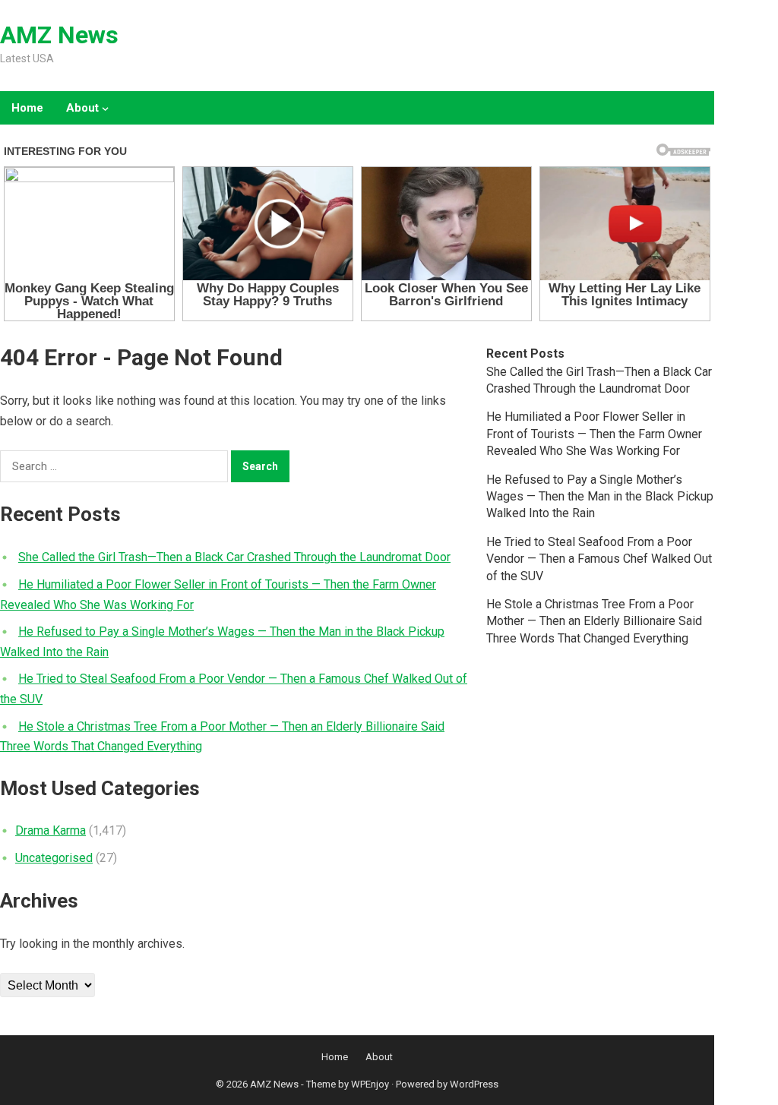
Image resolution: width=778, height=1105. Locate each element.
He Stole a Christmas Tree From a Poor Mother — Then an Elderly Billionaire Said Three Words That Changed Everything (594, 621)
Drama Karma (50, 830)
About (82, 108)
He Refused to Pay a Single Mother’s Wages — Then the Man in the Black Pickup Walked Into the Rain (599, 496)
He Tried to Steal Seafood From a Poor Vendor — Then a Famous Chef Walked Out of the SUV (599, 559)
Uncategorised (54, 858)
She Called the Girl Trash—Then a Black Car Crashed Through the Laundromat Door (234, 557)
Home (27, 108)
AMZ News (59, 35)
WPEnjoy (370, 1084)
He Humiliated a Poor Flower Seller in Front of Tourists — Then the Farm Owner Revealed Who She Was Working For (594, 433)
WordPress (474, 1084)
